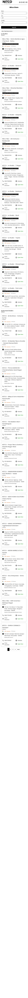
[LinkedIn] (26, 2)
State (2, 11)
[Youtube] (25, 2)
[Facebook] (20, 2)
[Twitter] (23, 2)
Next (18, 649)
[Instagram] (21, 2)
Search (14, 27)
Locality (3, 20)
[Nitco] (7, 2)
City (2, 15)
